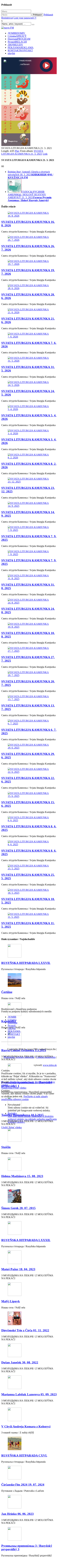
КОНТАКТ (20, 50)
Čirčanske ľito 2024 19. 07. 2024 (22, 1484)
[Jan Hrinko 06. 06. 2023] (29, 1502)
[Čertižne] (29, 980)
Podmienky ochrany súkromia (19, 1057)
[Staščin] (29, 1135)
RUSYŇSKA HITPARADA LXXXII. (25, 1240)
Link (45, 153)
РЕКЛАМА (21, 47)
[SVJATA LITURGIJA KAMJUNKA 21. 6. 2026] (29, 311)
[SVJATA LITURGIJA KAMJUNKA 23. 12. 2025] (29, 480)
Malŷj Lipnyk (10, 1301)
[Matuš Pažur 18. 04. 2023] (29, 1257)
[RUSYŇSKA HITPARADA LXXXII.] (29, 1228)
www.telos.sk (50, 1065)
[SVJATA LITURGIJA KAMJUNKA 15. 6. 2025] (29, 795)
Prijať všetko (19, 1087)
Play (17, 151)
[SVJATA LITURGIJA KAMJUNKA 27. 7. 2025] (29, 649)
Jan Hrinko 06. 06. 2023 (17, 1513)
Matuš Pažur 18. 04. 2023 (18, 1269)
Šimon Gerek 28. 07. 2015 (18, 1208)
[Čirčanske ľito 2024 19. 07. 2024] (29, 1473)
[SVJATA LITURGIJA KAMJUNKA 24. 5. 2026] (29, 384)
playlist (11, 53)
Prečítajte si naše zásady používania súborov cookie (24, 1098)
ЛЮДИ (15, 44)
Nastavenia (7, 1087)
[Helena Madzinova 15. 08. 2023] (29, 1164)
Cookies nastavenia (46, 1057)
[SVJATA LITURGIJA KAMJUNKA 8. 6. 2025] (29, 819)
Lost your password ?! (25, 17)
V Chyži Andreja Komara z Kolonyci (25, 1426)
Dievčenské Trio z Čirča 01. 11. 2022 (25, 1330)
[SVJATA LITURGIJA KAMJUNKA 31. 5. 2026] (29, 359)
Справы (17, 36)
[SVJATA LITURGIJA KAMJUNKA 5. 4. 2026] (29, 408)
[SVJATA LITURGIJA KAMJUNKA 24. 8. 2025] (29, 601)
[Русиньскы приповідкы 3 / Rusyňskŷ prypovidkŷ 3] (29, 1534)
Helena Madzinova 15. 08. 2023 (22, 1176)
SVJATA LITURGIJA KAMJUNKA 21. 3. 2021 (22, 152)
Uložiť (5, 1127)
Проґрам (19, 39)
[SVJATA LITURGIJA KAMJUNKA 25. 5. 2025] (29, 867)
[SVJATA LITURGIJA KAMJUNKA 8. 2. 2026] (29, 456)
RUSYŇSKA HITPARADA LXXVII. (25, 963)
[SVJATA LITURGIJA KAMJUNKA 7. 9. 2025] (29, 529)
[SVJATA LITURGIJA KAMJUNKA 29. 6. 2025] (29, 746)
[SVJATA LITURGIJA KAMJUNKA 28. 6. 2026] (29, 287)
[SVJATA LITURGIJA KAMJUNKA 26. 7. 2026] (29, 238)
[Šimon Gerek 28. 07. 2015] (29, 1196)
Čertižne (6, 992)
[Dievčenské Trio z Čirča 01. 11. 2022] (29, 1319)
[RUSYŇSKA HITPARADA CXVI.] (29, 1444)
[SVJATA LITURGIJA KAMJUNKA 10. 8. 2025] (29, 625)
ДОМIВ (16, 33)
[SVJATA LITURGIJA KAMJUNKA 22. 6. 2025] (29, 770)
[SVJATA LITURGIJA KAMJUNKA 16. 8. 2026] (29, 214)
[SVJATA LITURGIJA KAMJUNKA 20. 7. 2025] (29, 674)
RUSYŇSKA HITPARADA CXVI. (24, 1455)
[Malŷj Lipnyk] (29, 1289)
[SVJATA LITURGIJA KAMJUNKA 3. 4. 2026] (29, 432)
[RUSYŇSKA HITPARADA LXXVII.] (29, 951)
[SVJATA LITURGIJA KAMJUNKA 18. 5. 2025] (29, 891)
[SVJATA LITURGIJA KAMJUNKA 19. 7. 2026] (29, 263)
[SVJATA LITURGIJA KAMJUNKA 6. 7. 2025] (29, 722)
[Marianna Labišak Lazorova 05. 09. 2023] (29, 1382)
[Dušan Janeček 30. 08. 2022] (29, 1351)
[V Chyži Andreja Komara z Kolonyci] (29, 1415)
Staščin (6, 1147)
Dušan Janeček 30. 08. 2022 (19, 1362)
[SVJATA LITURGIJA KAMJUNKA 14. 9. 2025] (29, 504)
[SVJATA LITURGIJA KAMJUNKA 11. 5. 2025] (29, 915)
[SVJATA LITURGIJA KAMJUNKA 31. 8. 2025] (29, 577)
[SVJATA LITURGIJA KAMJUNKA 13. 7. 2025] (29, 698)
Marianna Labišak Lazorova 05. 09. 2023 (29, 1394)
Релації (17, 41)
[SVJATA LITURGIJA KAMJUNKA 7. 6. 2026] (29, 335)
